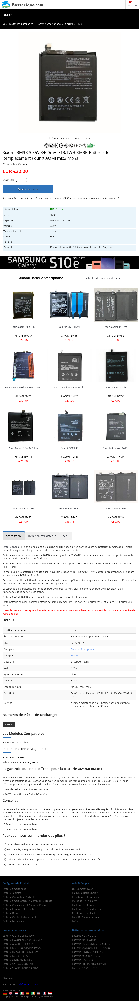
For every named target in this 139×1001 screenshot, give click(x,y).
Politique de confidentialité (87, 909)
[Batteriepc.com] (22, 4)
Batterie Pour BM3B (14, 757)
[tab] (14, 536)
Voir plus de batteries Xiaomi (102, 278)
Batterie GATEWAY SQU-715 (18, 963)
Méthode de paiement (84, 900)
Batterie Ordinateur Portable (19, 897)
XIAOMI (69, 23)
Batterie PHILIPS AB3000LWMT (89, 963)
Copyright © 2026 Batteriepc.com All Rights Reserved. (28, 996)
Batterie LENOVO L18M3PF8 (87, 951)
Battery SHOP (30, 762)
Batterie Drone (11, 913)
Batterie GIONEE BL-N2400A (18, 935)
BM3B (8, 724)
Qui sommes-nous (82, 888)
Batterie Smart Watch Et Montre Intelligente (27, 900)
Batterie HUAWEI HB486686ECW (20, 951)
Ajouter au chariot (28, 189)
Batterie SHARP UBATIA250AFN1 (20, 968)
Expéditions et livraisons (86, 897)
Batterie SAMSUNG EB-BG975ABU (91, 947)
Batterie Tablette (12, 892)
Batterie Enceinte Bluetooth (18, 909)
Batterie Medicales (13, 921)
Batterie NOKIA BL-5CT (85, 935)
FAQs (75, 921)
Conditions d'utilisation (85, 913)
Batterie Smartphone (49, 23)
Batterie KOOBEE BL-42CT (17, 956)
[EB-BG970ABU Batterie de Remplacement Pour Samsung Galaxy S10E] (69, 262)
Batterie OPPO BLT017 (84, 968)
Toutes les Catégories (21, 23)
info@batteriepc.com (28, 984)
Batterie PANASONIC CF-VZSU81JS (91, 943)
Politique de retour (83, 905)
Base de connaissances (85, 917)
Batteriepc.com (11, 546)
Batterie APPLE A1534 (84, 939)
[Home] (4, 23)
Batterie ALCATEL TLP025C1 (18, 943)
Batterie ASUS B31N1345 (86, 956)
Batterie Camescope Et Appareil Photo (24, 905)
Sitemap (9, 978)
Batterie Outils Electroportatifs (20, 917)
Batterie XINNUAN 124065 (17, 959)
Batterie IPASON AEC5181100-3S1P (22, 939)
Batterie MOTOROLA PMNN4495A (22, 947)
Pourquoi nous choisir (85, 892)
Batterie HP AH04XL (83, 959)
